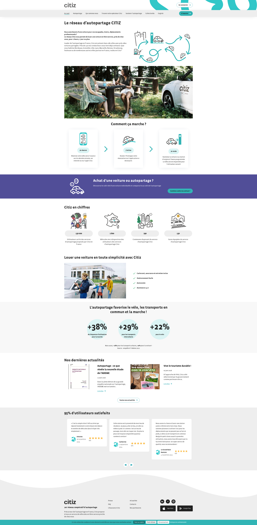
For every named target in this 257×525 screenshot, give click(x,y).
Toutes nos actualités (127, 400)
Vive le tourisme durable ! (178, 366)
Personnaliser (163, 522)
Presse (110, 500)
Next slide (131, 465)
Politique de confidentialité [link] (177, 522)
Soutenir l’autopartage (134, 13)
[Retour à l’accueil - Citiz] (84, 501)
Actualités (133, 500)
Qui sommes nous (92, 13)
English (160, 13)
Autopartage (77, 13)
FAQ (109, 504)
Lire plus (100, 391)
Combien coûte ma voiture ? (180, 191)
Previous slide (125, 465)
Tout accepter (139, 522)
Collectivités (149, 13)
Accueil (66, 13)
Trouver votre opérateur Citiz (112, 13)
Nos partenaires (135, 508)
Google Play (187, 508)
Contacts (133, 504)
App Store (170, 508)
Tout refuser (151, 522)
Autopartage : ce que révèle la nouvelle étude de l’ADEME (110, 369)
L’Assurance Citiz (114, 508)
